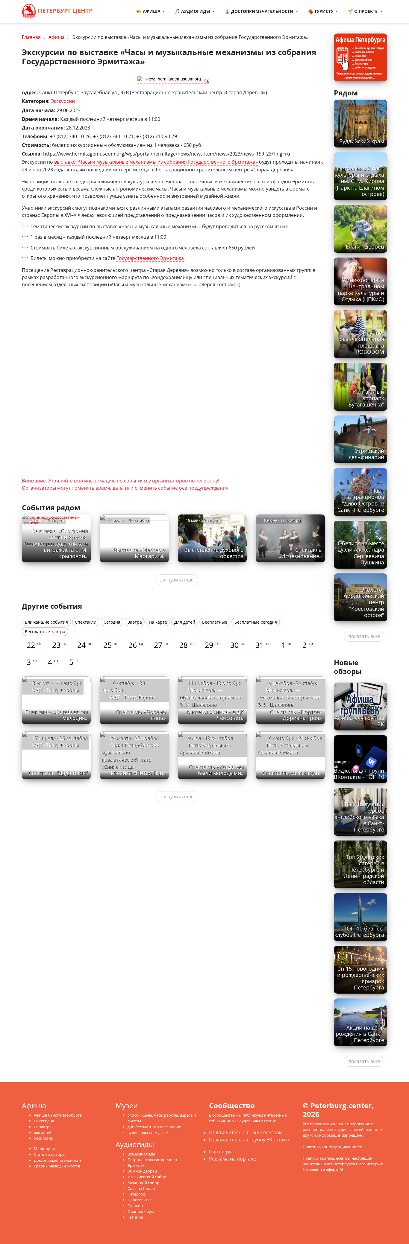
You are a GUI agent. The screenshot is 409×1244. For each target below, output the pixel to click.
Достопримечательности (57, 1160)
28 (186, 645)
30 (237, 645)
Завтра (135, 622)
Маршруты (44, 1148)
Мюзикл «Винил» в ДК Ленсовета (215, 714)
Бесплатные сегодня (255, 622)
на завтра (42, 1126)
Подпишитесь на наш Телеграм (246, 1132)
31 (263, 645)
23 (59, 645)
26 (135, 645)
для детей (42, 1132)
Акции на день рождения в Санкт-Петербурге (360, 1034)
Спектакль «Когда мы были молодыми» (216, 769)
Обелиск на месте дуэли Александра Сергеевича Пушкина (361, 553)
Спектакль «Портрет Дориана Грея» (295, 714)
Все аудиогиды (141, 1154)
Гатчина (135, 1217)
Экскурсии (63, 101)
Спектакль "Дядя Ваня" (58, 772)
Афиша (57, 37)
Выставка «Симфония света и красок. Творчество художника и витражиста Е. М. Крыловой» (55, 543)
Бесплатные (214, 622)
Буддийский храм (361, 141)
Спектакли (85, 622)
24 (85, 645)
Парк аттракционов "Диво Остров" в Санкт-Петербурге (360, 500)
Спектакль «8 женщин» (292, 772)
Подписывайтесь (318, 1158)
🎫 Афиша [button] (149, 11)
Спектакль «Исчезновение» (300, 553)
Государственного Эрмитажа (150, 258)
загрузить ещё (177, 579)
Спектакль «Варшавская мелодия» (56, 714)
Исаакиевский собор (147, 1176)
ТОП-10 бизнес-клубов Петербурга (359, 931)
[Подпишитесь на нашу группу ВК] (117, 11)
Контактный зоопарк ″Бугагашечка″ (365, 398)
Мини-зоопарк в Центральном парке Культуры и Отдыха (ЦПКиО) (361, 289)
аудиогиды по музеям (148, 1132)
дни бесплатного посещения (154, 1126)
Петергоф (137, 1194)
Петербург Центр (64, 11)
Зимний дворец (142, 1171)
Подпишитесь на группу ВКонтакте (249, 1139)
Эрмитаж (136, 1165)
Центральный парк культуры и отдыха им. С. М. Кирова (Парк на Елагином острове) (359, 181)
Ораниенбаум (141, 1211)
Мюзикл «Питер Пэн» (138, 772)
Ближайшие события (46, 622)
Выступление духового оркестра (214, 553)
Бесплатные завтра (45, 631)
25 (110, 645)
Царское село (140, 1199)
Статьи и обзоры (49, 1154)
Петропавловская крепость (153, 1159)
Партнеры (221, 1151)
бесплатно (43, 1138)
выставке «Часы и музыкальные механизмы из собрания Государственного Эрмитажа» (156, 162)
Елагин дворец (365, 246)
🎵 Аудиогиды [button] (193, 11)
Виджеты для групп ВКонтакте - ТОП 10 (359, 773)
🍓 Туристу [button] (321, 11)
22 (34, 645)
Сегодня (112, 622)
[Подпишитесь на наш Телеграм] (111, 11)
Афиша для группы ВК (359, 721)
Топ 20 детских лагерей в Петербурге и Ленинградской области (364, 869)
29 (212, 645)
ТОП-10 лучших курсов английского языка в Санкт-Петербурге (359, 817)
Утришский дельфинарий (366, 454)
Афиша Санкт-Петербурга (58, 1115)
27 (161, 645)
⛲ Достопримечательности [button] (260, 11)
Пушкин (135, 1205)
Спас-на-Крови (141, 1188)
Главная (31, 37)
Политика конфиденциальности (332, 1146)
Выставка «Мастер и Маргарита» (139, 553)
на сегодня (44, 1120)
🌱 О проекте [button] (363, 11)
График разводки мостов (57, 1166)
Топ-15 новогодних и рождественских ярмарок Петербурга (359, 978)
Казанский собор (143, 1182)
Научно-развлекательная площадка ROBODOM (362, 342)
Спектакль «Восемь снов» (140, 714)
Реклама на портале (232, 1158)
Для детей (184, 622)
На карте (158, 622)
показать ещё (364, 636)
